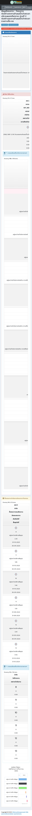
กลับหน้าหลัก (4, 24)
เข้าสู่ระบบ (29, 8)
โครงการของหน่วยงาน (13, 24)
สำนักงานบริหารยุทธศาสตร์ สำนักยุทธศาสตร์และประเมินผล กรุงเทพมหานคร (14, 813)
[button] (3, 7)
